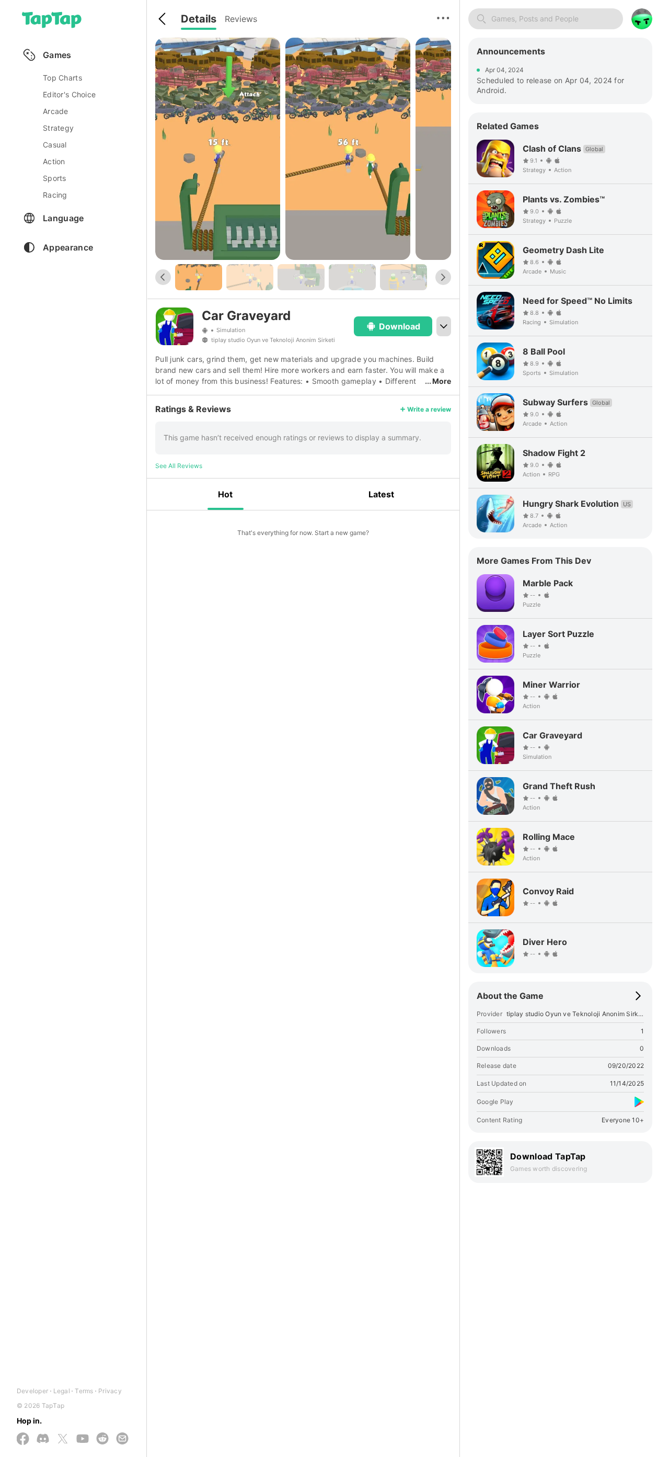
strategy (58, 127)
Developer (32, 1391)
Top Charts (62, 77)
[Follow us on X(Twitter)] (62, 1439)
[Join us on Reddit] (102, 1439)
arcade (55, 111)
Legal (61, 1391)
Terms (84, 1391)
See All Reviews (178, 466)
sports (54, 178)
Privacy (110, 1391)
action (54, 161)
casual (55, 144)
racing (55, 194)
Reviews (241, 19)
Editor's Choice (69, 94)
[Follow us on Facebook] (23, 1439)
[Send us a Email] (122, 1439)
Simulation (230, 330)
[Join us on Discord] (43, 1439)
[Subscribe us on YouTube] (82, 1439)
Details (198, 19)
